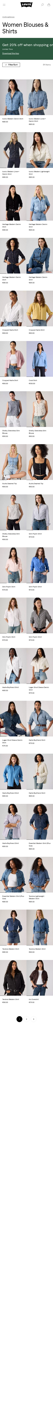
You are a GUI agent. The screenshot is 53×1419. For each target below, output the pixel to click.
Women (12, 17)
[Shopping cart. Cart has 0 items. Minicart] (49, 5)
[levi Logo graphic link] (26, 4)
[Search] (42, 5)
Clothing (5, 17)
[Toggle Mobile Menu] (4, 5)
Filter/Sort (13, 64)
